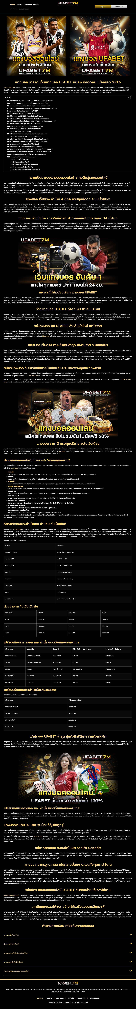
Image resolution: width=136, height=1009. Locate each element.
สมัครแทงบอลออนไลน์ (11, 895)
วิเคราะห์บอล (38, 836)
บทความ (20, 4)
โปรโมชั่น (36, 4)
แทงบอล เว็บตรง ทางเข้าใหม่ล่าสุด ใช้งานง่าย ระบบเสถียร (29, 118)
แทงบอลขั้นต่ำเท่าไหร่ (21, 159)
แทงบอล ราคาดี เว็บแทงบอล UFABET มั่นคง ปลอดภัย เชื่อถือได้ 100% (29, 101)
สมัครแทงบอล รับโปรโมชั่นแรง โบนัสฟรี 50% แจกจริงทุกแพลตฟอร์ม (33, 121)
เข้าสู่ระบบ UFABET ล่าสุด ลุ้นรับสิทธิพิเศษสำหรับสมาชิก (29, 139)
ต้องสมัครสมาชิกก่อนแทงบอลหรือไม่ (27, 169)
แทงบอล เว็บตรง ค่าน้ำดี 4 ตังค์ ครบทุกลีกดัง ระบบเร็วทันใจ (30, 106)
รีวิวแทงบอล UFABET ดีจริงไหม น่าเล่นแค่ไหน (25, 113)
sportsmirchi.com (67, 1002)
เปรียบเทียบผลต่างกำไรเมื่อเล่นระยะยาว (27, 136)
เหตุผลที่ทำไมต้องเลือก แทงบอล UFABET (24, 111)
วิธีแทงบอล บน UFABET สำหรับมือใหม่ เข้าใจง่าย (26, 116)
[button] (68, 936)
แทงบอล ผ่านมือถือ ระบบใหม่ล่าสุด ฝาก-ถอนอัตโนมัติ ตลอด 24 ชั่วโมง (33, 108)
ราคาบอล (62, 451)
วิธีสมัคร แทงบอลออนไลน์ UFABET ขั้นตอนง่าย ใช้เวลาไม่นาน (31, 151)
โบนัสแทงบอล (33, 376)
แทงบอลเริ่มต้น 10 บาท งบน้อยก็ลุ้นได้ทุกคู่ (24, 144)
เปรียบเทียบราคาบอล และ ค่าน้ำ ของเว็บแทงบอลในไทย (28, 134)
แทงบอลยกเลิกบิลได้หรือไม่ (24, 167)
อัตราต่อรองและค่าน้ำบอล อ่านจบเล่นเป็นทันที (25, 129)
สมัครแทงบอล (24, 9)
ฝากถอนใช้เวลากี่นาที (22, 162)
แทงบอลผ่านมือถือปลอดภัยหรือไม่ (26, 164)
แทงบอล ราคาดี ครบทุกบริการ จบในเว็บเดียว (25, 123)
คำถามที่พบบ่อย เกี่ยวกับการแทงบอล (23, 157)
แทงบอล (12, 4)
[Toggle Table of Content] (128, 98)
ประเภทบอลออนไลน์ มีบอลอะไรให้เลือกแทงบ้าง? (26, 126)
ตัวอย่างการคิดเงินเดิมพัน (22, 131)
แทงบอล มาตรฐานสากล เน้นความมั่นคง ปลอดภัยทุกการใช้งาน (31, 149)
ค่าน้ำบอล (18, 529)
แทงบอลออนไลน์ (9, 87)
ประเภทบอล (13, 9)
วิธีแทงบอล (28, 4)
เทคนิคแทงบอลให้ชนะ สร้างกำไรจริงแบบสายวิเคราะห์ (28, 154)
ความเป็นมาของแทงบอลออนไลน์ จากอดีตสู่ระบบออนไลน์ (28, 103)
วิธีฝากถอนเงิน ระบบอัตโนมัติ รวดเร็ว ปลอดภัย (26, 146)
